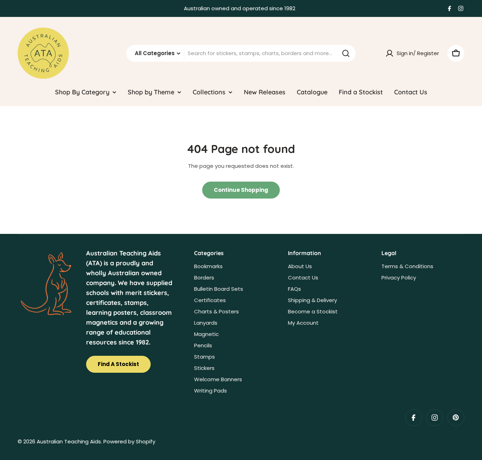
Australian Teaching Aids (69, 441)
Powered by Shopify (129, 441)
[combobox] (241, 53)
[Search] (346, 53)
